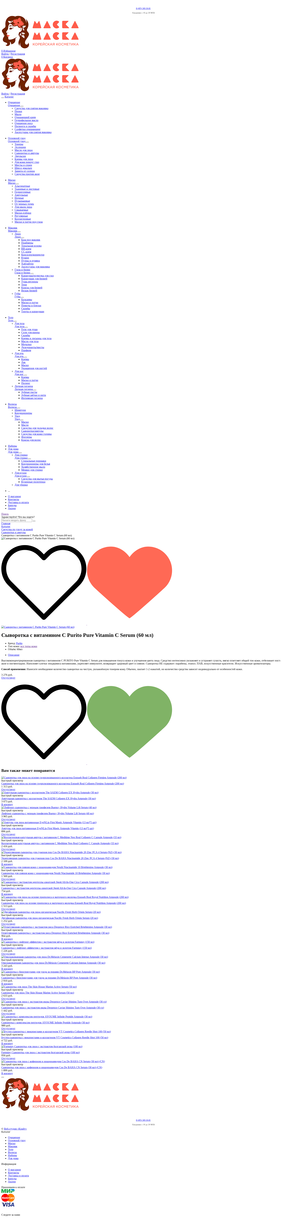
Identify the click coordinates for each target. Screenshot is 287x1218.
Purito (19, 643)
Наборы (12, 1155)
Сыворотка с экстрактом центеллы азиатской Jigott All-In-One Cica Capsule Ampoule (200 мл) (53, 888)
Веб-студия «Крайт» (15, 1128)
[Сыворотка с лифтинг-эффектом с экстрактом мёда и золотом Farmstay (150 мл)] (143, 941)
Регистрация (18, 53)
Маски (11, 1143)
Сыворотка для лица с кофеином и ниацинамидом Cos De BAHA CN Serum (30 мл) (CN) (51, 1067)
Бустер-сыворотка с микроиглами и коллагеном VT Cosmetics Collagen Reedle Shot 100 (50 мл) (54, 1037)
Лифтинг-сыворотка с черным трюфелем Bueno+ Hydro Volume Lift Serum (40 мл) (47, 813)
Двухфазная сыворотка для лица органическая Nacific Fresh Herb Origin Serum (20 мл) (49, 918)
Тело (10, 1149)
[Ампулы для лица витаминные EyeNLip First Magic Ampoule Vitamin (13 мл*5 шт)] (143, 822)
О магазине (14, 496)
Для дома (13, 1158)
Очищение (14, 1137)
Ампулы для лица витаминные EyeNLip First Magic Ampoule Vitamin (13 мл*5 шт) (47, 828)
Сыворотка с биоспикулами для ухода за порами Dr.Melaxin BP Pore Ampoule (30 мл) (49, 977)
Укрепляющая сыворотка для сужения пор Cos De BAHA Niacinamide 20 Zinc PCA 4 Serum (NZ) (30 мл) (60, 858)
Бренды (12, 505)
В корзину (7, 804)
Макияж (12, 1146)
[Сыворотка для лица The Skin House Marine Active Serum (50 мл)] (143, 986)
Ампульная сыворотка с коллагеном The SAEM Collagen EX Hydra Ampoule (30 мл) (48, 798)
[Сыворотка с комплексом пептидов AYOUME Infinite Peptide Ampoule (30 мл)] (143, 1016)
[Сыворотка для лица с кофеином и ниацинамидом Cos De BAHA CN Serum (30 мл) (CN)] (143, 1061)
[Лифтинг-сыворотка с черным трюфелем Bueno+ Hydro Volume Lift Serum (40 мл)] (143, 807)
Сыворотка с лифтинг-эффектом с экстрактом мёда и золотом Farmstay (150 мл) (46, 947)
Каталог (9, 96)
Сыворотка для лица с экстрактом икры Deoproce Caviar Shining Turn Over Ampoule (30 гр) (52, 1007)
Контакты (13, 499)
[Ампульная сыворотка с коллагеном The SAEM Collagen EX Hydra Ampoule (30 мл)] (143, 792)
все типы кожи (28, 646)
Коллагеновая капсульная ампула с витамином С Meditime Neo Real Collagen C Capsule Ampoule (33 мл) (60, 843)
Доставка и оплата (18, 502)
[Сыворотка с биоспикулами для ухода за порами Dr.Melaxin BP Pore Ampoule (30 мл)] (143, 971)
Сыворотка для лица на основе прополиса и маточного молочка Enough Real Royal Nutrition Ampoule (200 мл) (63, 903)
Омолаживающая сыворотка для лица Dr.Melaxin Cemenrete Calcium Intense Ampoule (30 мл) (53, 962)
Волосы (12, 1152)
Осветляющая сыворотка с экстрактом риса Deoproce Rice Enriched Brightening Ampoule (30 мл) (55, 933)
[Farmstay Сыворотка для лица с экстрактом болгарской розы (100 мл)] (143, 1046)
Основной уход (16, 1140)
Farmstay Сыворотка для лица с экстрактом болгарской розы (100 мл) (40, 1052)
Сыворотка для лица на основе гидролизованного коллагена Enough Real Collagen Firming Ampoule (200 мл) (62, 783)
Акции (12, 508)
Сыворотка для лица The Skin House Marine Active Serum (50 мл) (37, 992)
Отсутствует (8, 677)
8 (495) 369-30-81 (143, 8)
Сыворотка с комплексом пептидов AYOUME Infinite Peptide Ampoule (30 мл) (45, 1022)
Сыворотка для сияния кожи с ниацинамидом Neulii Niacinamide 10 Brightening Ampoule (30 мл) (55, 873)
